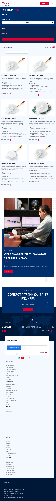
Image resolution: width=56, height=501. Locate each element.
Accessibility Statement (10, 487)
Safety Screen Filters (11, 428)
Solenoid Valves (9, 424)
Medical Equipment (10, 392)
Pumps (7, 430)
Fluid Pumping (9, 373)
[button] (2, 331)
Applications (10, 362)
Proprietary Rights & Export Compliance (14, 489)
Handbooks (8, 464)
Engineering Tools (10, 466)
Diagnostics (8, 388)
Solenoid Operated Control (12, 375)
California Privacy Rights (10, 484)
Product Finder (9, 436)
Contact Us (45, 3)
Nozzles (8, 426)
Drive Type (5, 33)
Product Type (6, 19)
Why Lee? (8, 441)
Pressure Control (10, 371)
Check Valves (9, 411)
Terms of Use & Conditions (10, 486)
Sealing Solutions (10, 365)
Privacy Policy (7, 482)
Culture (8, 445)
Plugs (7, 409)
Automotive (8, 386)
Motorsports (9, 394)
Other (4, 14)
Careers (8, 447)
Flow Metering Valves (11, 420)
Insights (9, 457)
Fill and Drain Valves (10, 432)
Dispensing (8, 379)
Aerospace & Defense (10, 384)
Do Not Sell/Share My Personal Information (15, 493)
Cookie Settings (8, 495)
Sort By (3, 52)
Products (9, 406)
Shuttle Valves (9, 416)
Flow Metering (9, 367)
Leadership (8, 449)
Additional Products (10, 434)
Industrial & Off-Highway (11, 390)
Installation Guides (10, 472)
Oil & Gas (8, 396)
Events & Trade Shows (11, 453)
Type (3, 28)
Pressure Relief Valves (11, 413)
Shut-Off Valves (9, 422)
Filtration (8, 377)
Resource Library (10, 462)
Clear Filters (28, 39)
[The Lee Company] (5, 3)
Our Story (8, 443)
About (8, 438)
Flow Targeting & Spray (11, 369)
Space (7, 402)
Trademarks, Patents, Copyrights (12, 491)
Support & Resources (13, 459)
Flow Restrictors (10, 418)
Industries (9, 381)
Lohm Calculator (10, 468)
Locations (8, 455)
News (7, 451)
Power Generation (10, 398)
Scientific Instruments (11, 400)
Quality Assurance (10, 470)
